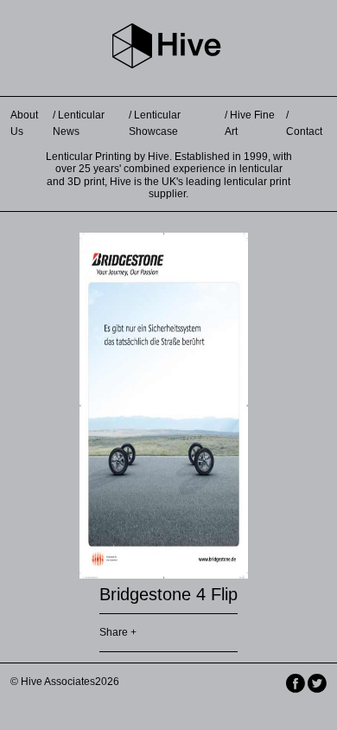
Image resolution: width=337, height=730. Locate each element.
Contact (304, 131)
